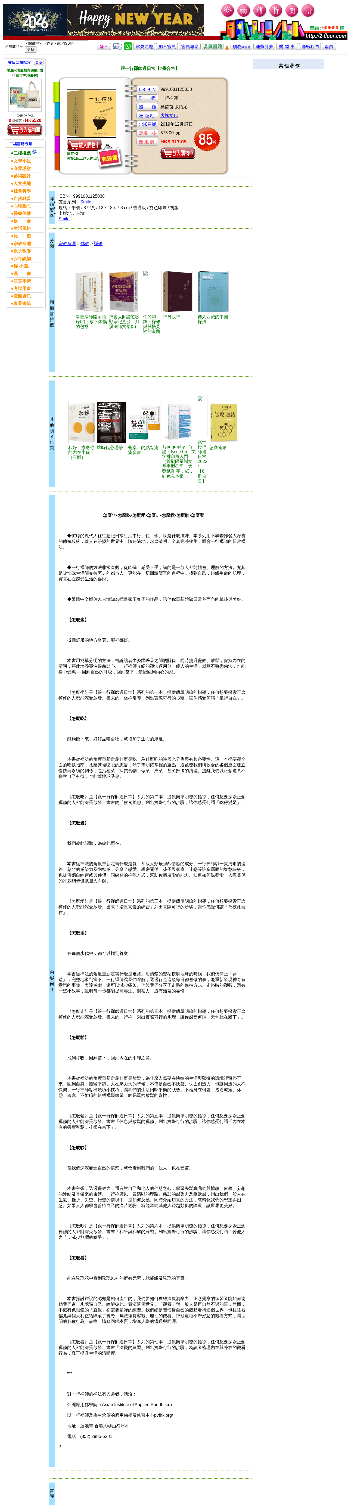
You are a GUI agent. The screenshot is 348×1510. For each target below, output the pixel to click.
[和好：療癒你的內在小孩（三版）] (81, 422)
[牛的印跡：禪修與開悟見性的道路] (152, 291)
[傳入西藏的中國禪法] (215, 291)
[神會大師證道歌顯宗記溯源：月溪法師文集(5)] (125, 291)
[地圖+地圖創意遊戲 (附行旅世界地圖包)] (25, 95)
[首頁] (308, 16)
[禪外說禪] (179, 291)
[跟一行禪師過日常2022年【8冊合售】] (202, 416)
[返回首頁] (329, 49)
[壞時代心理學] (111, 422)
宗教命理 (67, 243)
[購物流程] (241, 49)
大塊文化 (169, 115)
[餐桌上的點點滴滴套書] (144, 422)
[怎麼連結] (224, 422)
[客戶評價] (117, 49)
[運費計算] (264, 49)
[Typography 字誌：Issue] (179, 421)
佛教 (84, 243)
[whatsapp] (128, 49)
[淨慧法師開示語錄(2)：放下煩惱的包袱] (91, 291)
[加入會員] (260, 16)
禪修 (98, 243)
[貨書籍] (212, 49)
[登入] (104, 49)
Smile (85, 202)
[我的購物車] (244, 16)
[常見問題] (292, 16)
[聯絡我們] (310, 49)
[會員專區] (190, 49)
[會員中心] (276, 16)
